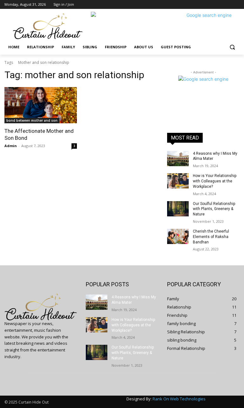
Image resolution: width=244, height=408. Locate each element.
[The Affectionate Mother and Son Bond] (40, 105)
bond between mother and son (32, 120)
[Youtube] (236, 4)
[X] (218, 4)
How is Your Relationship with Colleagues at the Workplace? (214, 181)
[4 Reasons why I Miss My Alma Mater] (178, 158)
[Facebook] (200, 4)
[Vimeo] (227, 4)
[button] (232, 47)
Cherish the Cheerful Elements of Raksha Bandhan (211, 236)
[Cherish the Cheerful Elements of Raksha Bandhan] (178, 236)
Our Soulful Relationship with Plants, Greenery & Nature (214, 209)
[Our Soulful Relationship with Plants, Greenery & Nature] (178, 208)
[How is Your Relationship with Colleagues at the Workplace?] (178, 180)
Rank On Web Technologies (179, 399)
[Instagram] (209, 4)
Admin (10, 145)
